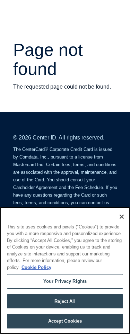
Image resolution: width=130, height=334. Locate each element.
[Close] (121, 216)
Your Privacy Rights (65, 281)
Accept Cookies (65, 321)
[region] (65, 270)
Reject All (64, 301)
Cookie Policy (36, 267)
